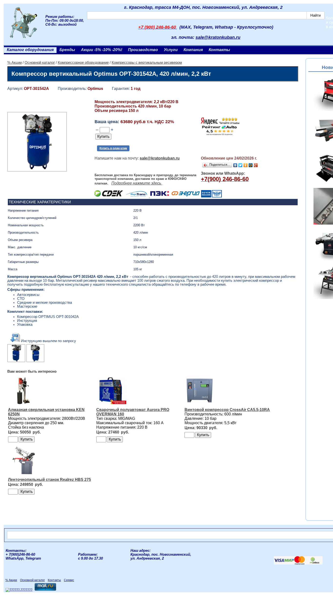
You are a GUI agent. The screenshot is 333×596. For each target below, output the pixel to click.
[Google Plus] (255, 165)
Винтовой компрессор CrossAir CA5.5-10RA (227, 410)
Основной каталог (40, 63)
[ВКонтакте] (235, 165)
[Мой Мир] (250, 165)
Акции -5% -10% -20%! (101, 50)
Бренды (67, 50)
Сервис (69, 580)
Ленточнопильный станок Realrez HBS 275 (49, 479)
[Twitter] (240, 165)
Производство (143, 50)
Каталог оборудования (30, 50)
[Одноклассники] (245, 165)
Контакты (219, 50)
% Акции (14, 63)
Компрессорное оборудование (83, 63)
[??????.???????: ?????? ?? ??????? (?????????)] (19, 590)
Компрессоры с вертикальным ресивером (147, 63)
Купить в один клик (113, 148)
